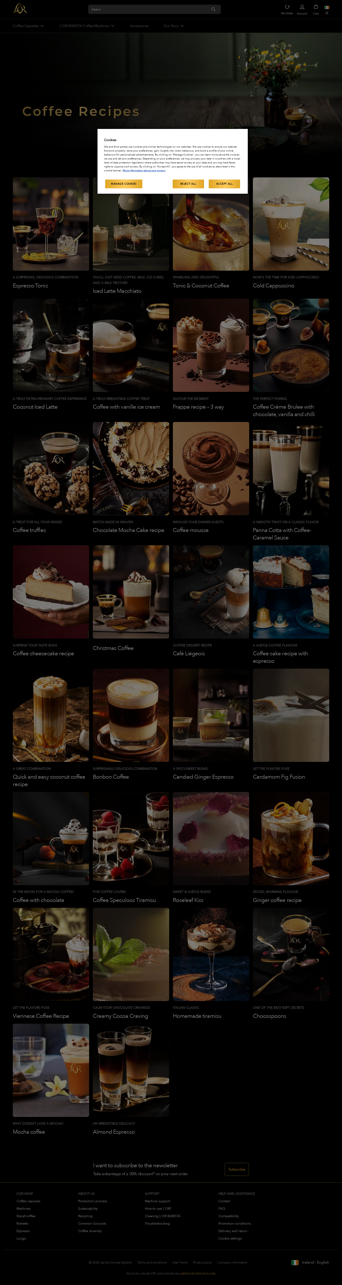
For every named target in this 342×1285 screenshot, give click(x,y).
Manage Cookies (124, 184)
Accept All (224, 184)
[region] (172, 161)
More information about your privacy (144, 170)
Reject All (188, 184)
